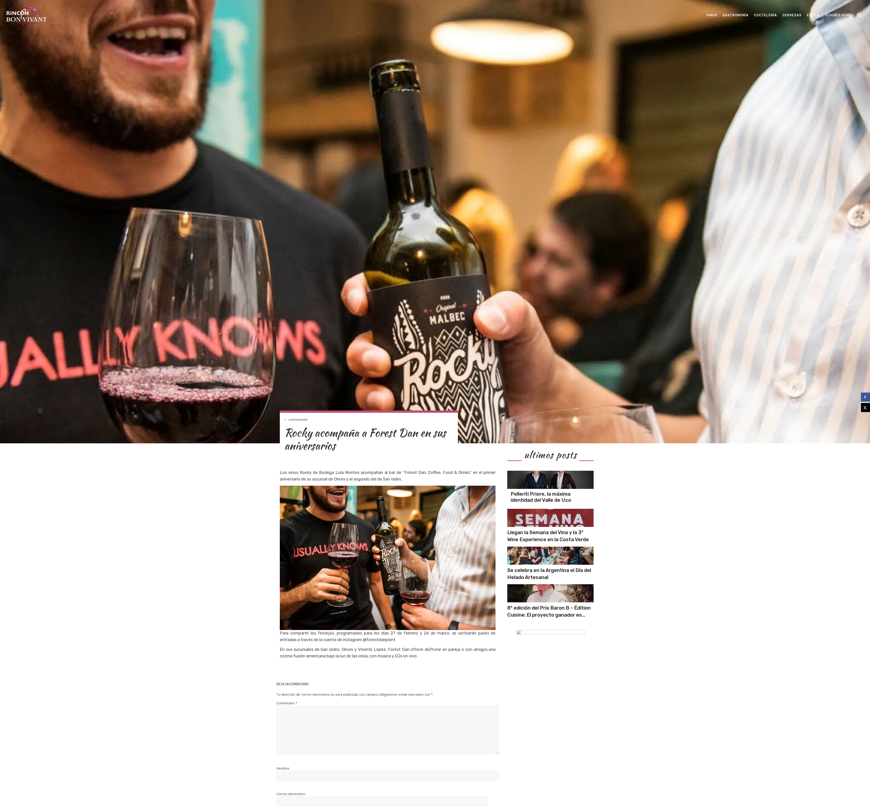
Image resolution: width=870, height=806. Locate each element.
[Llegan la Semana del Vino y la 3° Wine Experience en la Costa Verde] (550, 518)
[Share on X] (865, 407)
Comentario (286, 703)
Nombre (282, 768)
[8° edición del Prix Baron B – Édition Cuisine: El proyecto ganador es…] (550, 593)
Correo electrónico (290, 794)
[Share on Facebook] (865, 397)
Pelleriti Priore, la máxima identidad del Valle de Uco (541, 497)
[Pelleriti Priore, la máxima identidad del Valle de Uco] (550, 480)
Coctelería (765, 15)
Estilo (813, 15)
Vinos (711, 15)
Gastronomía (736, 15)
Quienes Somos (839, 15)
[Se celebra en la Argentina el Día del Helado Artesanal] (550, 556)
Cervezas (791, 15)
